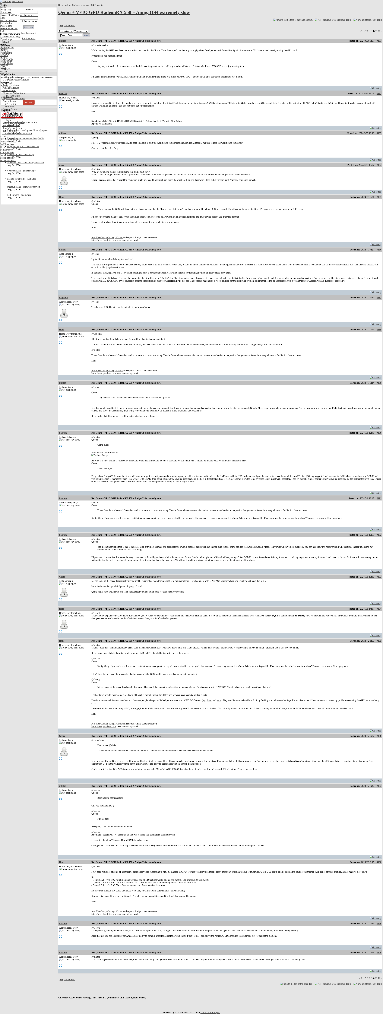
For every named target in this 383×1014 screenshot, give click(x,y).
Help (2, 147)
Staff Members (7, 144)
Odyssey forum (9, 114)
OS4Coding (6, 61)
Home (3, 4)
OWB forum (8, 117)
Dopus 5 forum (9, 101)
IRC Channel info (8, 20)
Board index (64, 5)
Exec (2, 66)
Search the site (7, 158)
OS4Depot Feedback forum (15, 79)
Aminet (4, 50)
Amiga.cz (5, 69)
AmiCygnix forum (11, 85)
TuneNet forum (9, 131)
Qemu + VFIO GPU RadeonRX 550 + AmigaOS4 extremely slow (124, 12)
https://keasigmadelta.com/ (103, 240)
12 (379, 31)
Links (2, 31)
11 (376, 31)
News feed (5, 9)
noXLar (63, 93)
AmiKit (4, 55)
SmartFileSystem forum (13, 122)
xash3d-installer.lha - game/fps (21, 178)
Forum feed (6, 12)
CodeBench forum (11, 96)
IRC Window (6, 23)
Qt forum (6, 120)
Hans (61, 197)
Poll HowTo (6, 149)
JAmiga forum (9, 112)
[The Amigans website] (11, 1)
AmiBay (4, 58)
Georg (62, 576)
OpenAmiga (6, 39)
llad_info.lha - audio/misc (19, 195)
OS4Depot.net (7, 36)
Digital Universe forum (13, 98)
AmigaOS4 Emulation (93, 5)
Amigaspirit (6, 52)
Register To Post (67, 25)
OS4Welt (4, 42)
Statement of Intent (9, 139)
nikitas (62, 41)
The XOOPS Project (210, 1012)
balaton (63, 433)
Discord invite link (9, 28)
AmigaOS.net (7, 47)
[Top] (375, 87)
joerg (61, 165)
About (3, 136)
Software (76, 5)
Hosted (3, 71)
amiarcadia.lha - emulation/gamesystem (25, 162)
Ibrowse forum (9, 109)
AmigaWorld (6, 63)
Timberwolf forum (11, 125)
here (209, 700)
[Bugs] (17, 36)
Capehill (63, 297)
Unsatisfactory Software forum (17, 133)
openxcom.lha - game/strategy (21, 170)
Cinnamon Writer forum (13, 93)
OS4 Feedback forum (12, 77)
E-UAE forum (9, 104)
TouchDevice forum (12, 128)
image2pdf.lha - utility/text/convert (23, 187)
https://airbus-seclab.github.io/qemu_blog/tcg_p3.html (116, 586)
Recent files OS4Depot (11, 15)
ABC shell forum (10, 87)
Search (3, 155)
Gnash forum (8, 106)
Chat (2, 17)
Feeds (3, 7)
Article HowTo (7, 152)
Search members (8, 160)
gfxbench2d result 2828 (198, 880)
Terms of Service (8, 141)
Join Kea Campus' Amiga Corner (107, 237)
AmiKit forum (9, 90)
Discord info (6, 26)
